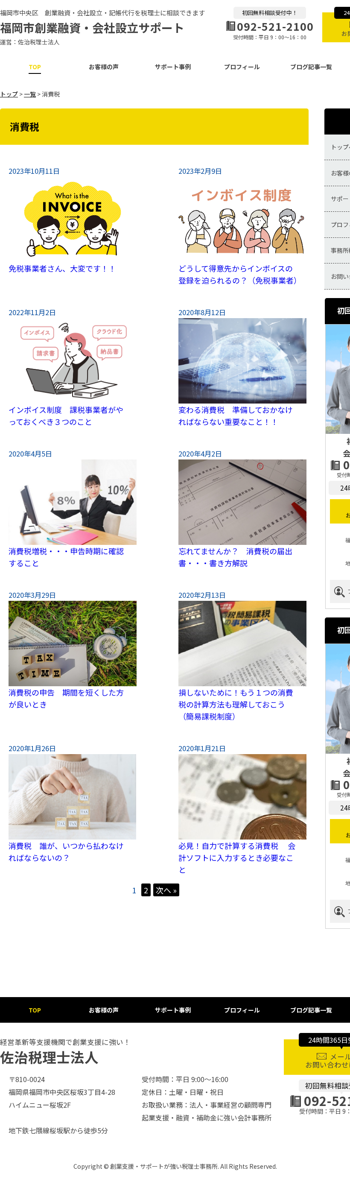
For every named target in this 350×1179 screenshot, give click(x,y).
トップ (9, 94)
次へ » (166, 889)
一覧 (30, 94)
